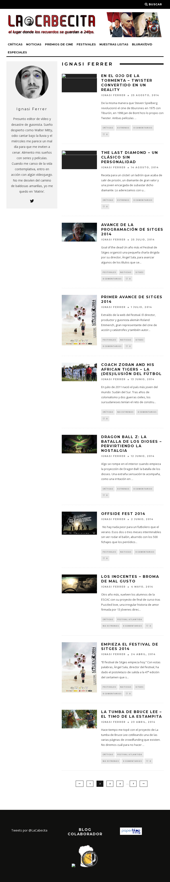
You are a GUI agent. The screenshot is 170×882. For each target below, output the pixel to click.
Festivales (86, 44)
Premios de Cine (59, 44)
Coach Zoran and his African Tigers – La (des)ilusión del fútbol (131, 369)
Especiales (17, 52)
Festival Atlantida (129, 619)
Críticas (15, 44)
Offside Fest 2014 (123, 514)
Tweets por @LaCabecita (29, 830)
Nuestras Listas (113, 44)
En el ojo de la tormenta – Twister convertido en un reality (126, 83)
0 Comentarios (142, 127)
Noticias (33, 44)
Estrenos (123, 127)
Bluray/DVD (142, 44)
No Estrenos (125, 412)
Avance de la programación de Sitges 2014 (132, 229)
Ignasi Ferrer (113, 95)
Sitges (139, 272)
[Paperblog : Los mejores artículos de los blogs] (131, 834)
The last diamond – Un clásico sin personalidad (129, 157)
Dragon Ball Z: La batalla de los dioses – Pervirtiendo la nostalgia (131, 444)
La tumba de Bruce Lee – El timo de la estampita (131, 714)
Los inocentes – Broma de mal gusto (130, 578)
